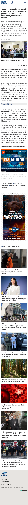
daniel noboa (4, 185)
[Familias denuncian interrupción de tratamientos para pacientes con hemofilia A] (14, 393)
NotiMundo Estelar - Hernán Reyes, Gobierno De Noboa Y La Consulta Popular (13, 176)
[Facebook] (24, 65)
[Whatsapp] (19, 65)
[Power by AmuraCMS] (23, 490)
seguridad (4, 187)
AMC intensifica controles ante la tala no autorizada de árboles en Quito (13, 380)
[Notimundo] (4, 2)
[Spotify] (10, 484)
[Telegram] (26, 65)
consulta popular (18, 183)
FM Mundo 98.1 (5, 174)
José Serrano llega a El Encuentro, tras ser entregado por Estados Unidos (12, 271)
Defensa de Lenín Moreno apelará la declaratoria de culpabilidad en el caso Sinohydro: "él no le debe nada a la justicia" (13, 434)
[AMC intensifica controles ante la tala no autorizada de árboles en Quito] (14, 368)
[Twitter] (21, 65)
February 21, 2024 (7, 104)
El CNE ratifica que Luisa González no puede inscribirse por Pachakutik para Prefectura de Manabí (13, 298)
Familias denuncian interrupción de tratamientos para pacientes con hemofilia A (13, 406)
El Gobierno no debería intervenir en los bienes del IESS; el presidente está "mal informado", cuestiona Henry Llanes (14, 326)
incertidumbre (13, 185)
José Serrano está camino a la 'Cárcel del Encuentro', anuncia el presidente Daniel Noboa (13, 354)
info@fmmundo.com (5, 481)
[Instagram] (5, 484)
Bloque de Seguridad (6, 183)
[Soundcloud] (8, 484)
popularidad (22, 185)
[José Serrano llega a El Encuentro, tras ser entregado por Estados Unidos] (14, 258)
